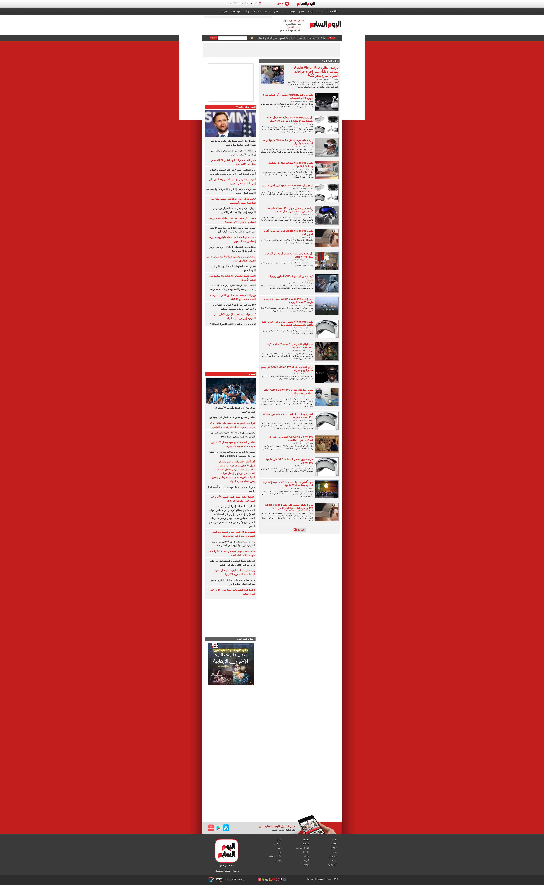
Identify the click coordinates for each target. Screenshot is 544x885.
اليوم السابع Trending (246, 107)
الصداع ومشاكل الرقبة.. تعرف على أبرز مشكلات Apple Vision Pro (287, 415)
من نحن (236, 871)
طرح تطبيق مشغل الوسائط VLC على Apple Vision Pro (289, 460)
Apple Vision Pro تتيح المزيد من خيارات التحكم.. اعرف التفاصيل (291, 438)
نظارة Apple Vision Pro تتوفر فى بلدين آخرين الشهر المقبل (288, 232)
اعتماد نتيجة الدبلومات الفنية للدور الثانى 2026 (233, 324)
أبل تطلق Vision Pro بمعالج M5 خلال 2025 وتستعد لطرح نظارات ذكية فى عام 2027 (290, 119)
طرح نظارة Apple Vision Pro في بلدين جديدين (287, 185)
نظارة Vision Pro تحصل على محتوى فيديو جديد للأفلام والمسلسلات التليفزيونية (287, 323)
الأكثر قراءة (251, 374)
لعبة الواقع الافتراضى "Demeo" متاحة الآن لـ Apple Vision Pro (289, 345)
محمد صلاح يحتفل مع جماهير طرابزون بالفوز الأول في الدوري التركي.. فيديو (294, 38)
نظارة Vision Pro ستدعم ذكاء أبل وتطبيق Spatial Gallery (290, 164)
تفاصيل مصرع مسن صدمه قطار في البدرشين (232, 417)
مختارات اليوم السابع (245, 639)
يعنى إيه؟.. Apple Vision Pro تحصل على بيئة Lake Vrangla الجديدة (288, 300)
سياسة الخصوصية (223, 871)
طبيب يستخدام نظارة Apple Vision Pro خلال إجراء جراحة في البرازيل (288, 391)
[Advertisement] (231, 619)
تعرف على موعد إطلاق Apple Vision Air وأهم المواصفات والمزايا (288, 141)
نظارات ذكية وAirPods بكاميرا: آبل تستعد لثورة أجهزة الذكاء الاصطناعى (288, 96)
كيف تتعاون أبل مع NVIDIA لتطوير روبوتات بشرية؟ (290, 277)
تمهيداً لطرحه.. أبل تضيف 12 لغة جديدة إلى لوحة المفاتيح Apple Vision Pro (288, 483)
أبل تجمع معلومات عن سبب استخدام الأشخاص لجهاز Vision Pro (288, 255)
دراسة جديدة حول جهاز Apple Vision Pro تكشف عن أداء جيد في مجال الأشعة (290, 209)
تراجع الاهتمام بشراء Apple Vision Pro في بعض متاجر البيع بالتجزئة (287, 368)
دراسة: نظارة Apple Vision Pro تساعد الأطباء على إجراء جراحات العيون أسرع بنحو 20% (316, 71)
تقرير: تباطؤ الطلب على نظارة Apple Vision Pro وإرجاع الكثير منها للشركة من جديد (289, 506)
